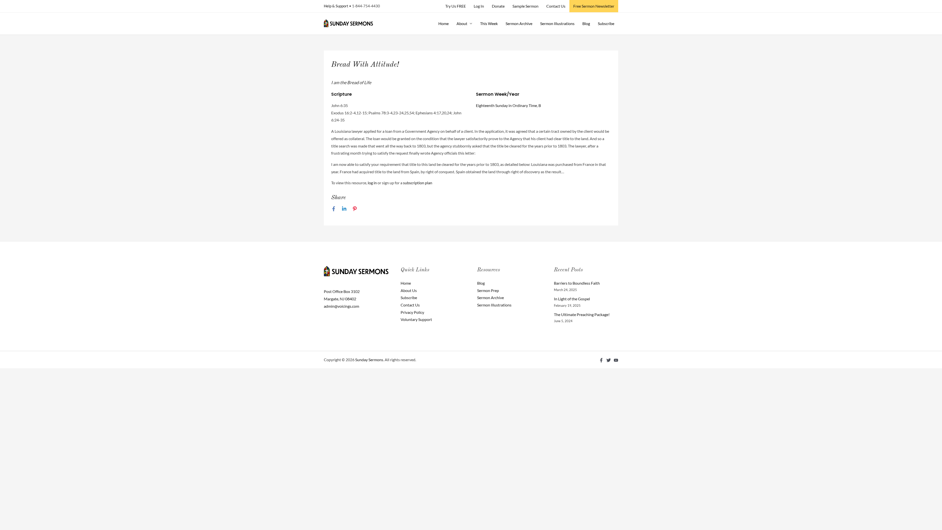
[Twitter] (608, 360)
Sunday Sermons (369, 359)
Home (443, 23)
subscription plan (417, 182)
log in (372, 182)
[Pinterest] (354, 208)
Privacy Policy (412, 312)
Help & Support (336, 6)
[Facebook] (333, 208)
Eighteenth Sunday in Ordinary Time (506, 105)
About (462, 23)
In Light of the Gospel (572, 298)
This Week (489, 23)
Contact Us (555, 6)
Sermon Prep (488, 290)
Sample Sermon (525, 6)
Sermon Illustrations (557, 23)
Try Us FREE (455, 6)
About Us (409, 290)
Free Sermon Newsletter (593, 6)
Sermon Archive (519, 23)
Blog (586, 23)
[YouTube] (616, 360)
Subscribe (606, 23)
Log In (479, 6)
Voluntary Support (416, 319)
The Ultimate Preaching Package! (582, 314)
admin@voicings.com (341, 306)
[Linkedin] (344, 208)
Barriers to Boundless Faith (577, 283)
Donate (498, 6)
